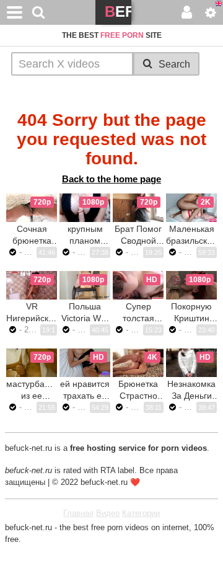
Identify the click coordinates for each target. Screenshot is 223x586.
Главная (78, 513)
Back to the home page (111, 179)
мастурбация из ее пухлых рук (32, 395)
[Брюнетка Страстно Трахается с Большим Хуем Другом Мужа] (138, 362)
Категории (141, 513)
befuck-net (118, 14)
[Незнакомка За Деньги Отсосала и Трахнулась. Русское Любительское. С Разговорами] (191, 362)
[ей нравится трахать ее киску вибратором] (84, 362)
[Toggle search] (38, 12)
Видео (108, 513)
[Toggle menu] (14, 12)
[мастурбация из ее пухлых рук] (31, 362)
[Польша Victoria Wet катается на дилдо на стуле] (84, 285)
